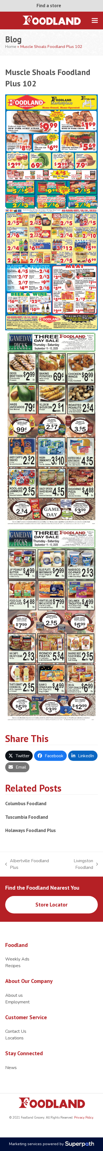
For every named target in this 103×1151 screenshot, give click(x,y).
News (11, 1068)
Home (10, 46)
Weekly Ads (17, 959)
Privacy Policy (83, 1118)
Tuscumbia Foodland (26, 817)
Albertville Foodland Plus (27, 864)
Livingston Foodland (76, 864)
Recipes (13, 966)
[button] (95, 20)
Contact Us (15, 1031)
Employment (17, 1002)
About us (14, 995)
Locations (14, 1038)
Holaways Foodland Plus (30, 830)
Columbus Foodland (25, 803)
